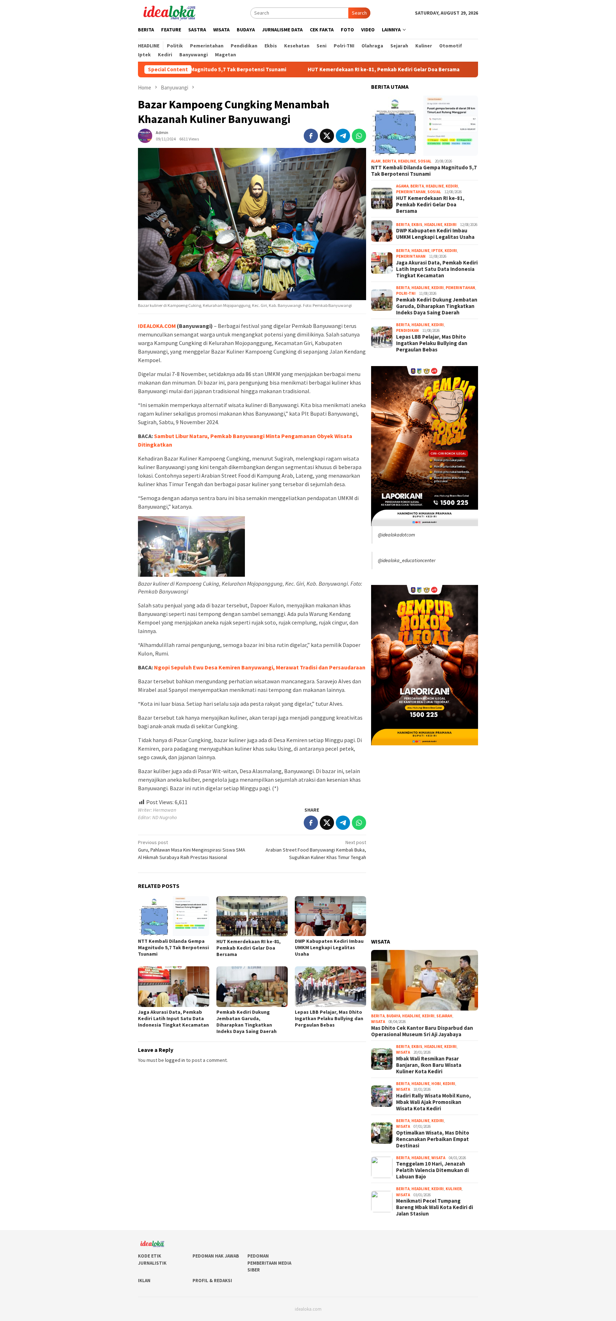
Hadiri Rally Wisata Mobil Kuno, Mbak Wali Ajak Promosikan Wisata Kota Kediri (433, 1102)
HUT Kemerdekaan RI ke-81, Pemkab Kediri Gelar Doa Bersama (332, 69)
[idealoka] (169, 12)
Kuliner (454, 1188)
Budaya (393, 1015)
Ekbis (416, 224)
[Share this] (311, 136)
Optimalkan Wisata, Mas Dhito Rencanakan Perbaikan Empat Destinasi (432, 1139)
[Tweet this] (327, 136)
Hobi (436, 1083)
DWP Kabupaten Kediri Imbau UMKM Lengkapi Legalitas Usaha (329, 947)
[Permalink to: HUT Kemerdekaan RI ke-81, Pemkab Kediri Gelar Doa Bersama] (252, 916)
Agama (402, 186)
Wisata (378, 1021)
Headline (407, 161)
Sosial (424, 161)
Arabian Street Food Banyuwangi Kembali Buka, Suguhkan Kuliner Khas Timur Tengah (316, 849)
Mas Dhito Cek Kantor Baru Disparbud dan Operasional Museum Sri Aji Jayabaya (422, 1031)
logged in (175, 1060)
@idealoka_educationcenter (407, 560)
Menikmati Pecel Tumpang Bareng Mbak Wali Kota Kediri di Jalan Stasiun (434, 1207)
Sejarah (444, 1015)
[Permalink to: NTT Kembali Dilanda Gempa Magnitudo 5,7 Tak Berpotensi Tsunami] (173, 916)
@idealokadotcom (396, 534)
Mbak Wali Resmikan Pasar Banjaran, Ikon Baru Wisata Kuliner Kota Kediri (428, 1065)
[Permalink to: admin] (145, 135)
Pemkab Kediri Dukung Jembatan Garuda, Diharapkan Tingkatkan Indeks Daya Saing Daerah (246, 1021)
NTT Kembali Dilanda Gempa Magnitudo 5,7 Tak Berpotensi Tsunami (173, 947)
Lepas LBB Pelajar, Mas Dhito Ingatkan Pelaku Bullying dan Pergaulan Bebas (329, 1018)
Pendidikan (407, 330)
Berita (389, 161)
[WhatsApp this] (359, 136)
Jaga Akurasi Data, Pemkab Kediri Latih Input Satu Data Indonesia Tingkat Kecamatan (173, 1018)
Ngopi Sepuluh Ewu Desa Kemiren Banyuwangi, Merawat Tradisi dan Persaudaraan (259, 667)
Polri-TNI (406, 293)
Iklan (144, 1281)
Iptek (437, 250)
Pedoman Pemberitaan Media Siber (269, 1263)
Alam (376, 161)
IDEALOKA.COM (157, 325)
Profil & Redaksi (212, 1281)
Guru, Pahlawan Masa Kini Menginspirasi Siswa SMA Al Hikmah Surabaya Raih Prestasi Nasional (191, 849)
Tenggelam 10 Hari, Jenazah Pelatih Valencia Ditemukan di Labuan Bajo (432, 1170)
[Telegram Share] (343, 136)
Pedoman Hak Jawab (215, 1256)
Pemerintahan (411, 191)
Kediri (452, 186)
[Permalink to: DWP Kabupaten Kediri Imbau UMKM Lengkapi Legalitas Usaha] (330, 916)
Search (359, 13)
